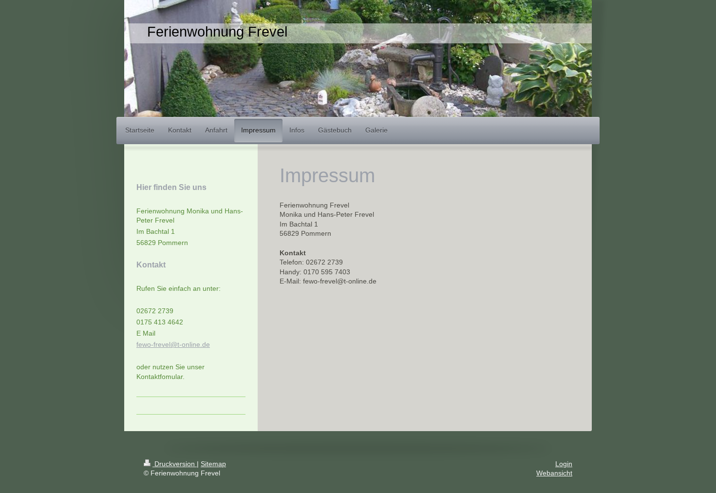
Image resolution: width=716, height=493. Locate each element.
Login (563, 464)
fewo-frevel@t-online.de (173, 344)
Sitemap (213, 464)
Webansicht (554, 473)
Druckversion (174, 464)
